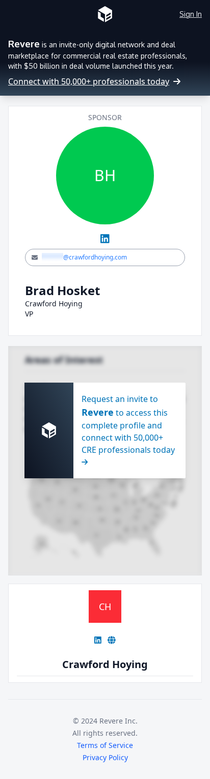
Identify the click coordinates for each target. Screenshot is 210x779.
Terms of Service (105, 745)
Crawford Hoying (105, 664)
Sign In (190, 14)
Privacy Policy (105, 757)
